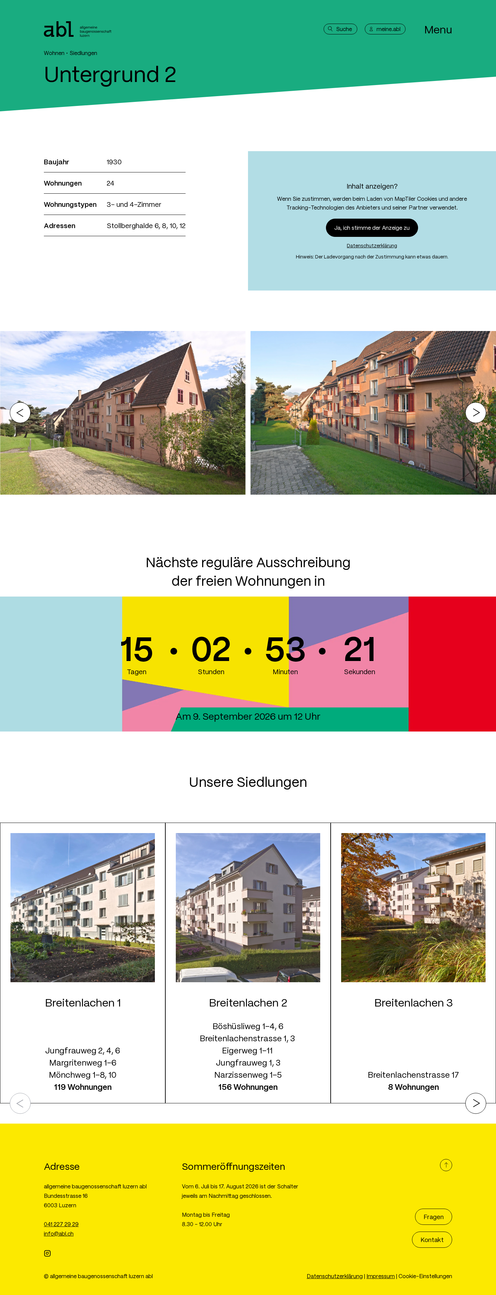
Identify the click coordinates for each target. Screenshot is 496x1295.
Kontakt (432, 1239)
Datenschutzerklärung (372, 245)
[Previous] (20, 413)
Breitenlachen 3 (356, 828)
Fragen (433, 1216)
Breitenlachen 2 (190, 828)
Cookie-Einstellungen (425, 1276)
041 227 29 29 (61, 1224)
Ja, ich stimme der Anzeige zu (372, 227)
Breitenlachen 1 (24, 828)
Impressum (380, 1276)
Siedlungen (83, 53)
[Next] (476, 413)
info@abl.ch (59, 1233)
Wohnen (54, 53)
